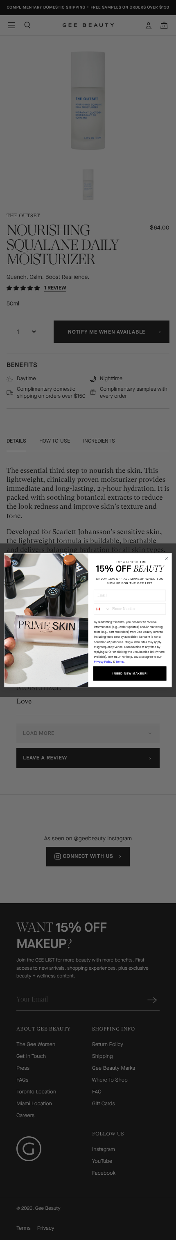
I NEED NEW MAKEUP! (130, 673)
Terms (120, 661)
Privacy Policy (103, 661)
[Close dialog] (166, 558)
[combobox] (102, 608)
